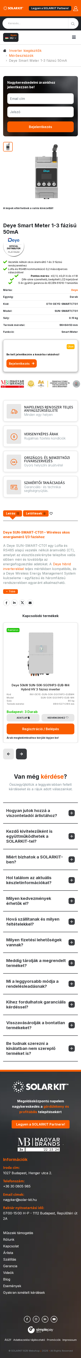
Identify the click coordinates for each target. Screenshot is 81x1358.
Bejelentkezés (40, 127)
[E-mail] (30, 602)
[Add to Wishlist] (51, 513)
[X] (22, 602)
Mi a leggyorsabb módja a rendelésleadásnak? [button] (32, 984)
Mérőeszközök (21, 55)
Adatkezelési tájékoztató (29, 1342)
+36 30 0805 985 (17, 1188)
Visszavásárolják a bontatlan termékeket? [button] (35, 1025)
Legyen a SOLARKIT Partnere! (50, 8)
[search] (73, 23)
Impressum (70, 1342)
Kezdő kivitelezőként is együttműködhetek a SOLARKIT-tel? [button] (29, 836)
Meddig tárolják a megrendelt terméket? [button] (36, 963)
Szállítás (9, 1262)
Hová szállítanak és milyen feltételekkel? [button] (32, 922)
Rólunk (8, 1242)
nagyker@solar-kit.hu (20, 1202)
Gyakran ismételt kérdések (24, 1295)
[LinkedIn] (14, 602)
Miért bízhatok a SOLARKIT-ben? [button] (34, 859)
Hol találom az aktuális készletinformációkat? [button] (29, 880)
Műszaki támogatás (18, 1235)
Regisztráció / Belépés (40, 729)
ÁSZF (8, 1342)
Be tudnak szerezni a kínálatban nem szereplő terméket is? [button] (30, 1048)
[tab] (12, 513)
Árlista (8, 1255)
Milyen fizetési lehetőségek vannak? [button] (34, 942)
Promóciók (54, 1342)
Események (12, 1288)
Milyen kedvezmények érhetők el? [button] (28, 901)
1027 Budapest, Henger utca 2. (27, 1175)
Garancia (10, 1268)
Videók (8, 1275)
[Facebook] (6, 602)
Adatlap (22, 718)
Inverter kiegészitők (25, 50)
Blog (6, 1281)
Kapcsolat (11, 1248)
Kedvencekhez (56, 718)
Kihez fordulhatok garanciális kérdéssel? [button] (36, 1004)
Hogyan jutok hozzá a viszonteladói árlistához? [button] (31, 813)
